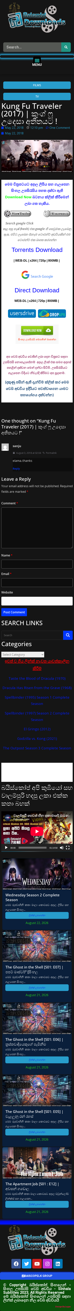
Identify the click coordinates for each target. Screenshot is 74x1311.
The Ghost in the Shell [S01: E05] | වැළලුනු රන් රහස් (34, 1114)
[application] (37, 831)
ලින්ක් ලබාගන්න (37, 915)
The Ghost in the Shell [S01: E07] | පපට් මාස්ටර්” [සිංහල (34, 969)
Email (6, 574)
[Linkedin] (58, 1263)
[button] (37, 60)
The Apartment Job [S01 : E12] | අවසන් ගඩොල (32, 1186)
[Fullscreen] (68, 848)
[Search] (66, 47)
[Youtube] (37, 1263)
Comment (9, 503)
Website (7, 592)
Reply (16, 468)
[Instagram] (47, 1263)
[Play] (6, 848)
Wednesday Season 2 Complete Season (33, 897)
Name (7, 555)
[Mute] (62, 848)
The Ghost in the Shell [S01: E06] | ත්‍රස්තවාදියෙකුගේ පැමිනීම (34, 1042)
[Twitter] (26, 1263)
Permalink (51, 453)
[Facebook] (16, 1263)
